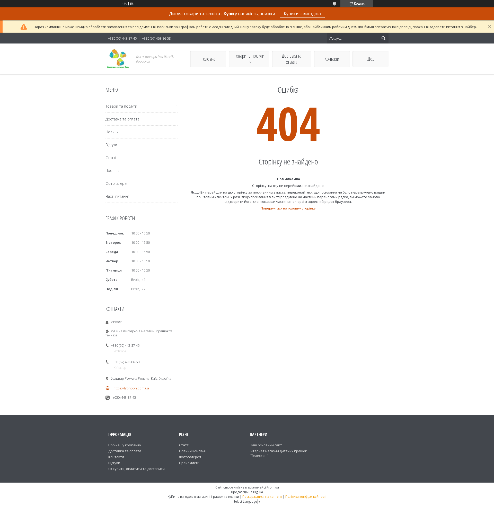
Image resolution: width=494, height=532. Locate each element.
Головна (208, 58)
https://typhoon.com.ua (131, 388)
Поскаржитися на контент (262, 496)
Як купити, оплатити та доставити (136, 468)
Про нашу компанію (124, 445)
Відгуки (111, 144)
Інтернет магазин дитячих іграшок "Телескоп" (278, 453)
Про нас (112, 170)
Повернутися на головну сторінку (288, 208)
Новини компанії (192, 451)
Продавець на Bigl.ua (247, 492)
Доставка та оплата (291, 58)
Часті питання (117, 196)
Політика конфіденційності (305, 496)
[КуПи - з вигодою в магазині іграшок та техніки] (117, 59)
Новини (112, 131)
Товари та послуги (249, 55)
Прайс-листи (189, 462)
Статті (110, 157)
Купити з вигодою (302, 13)
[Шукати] (383, 38)
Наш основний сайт (266, 445)
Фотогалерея (116, 183)
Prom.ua (273, 487)
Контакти (331, 58)
